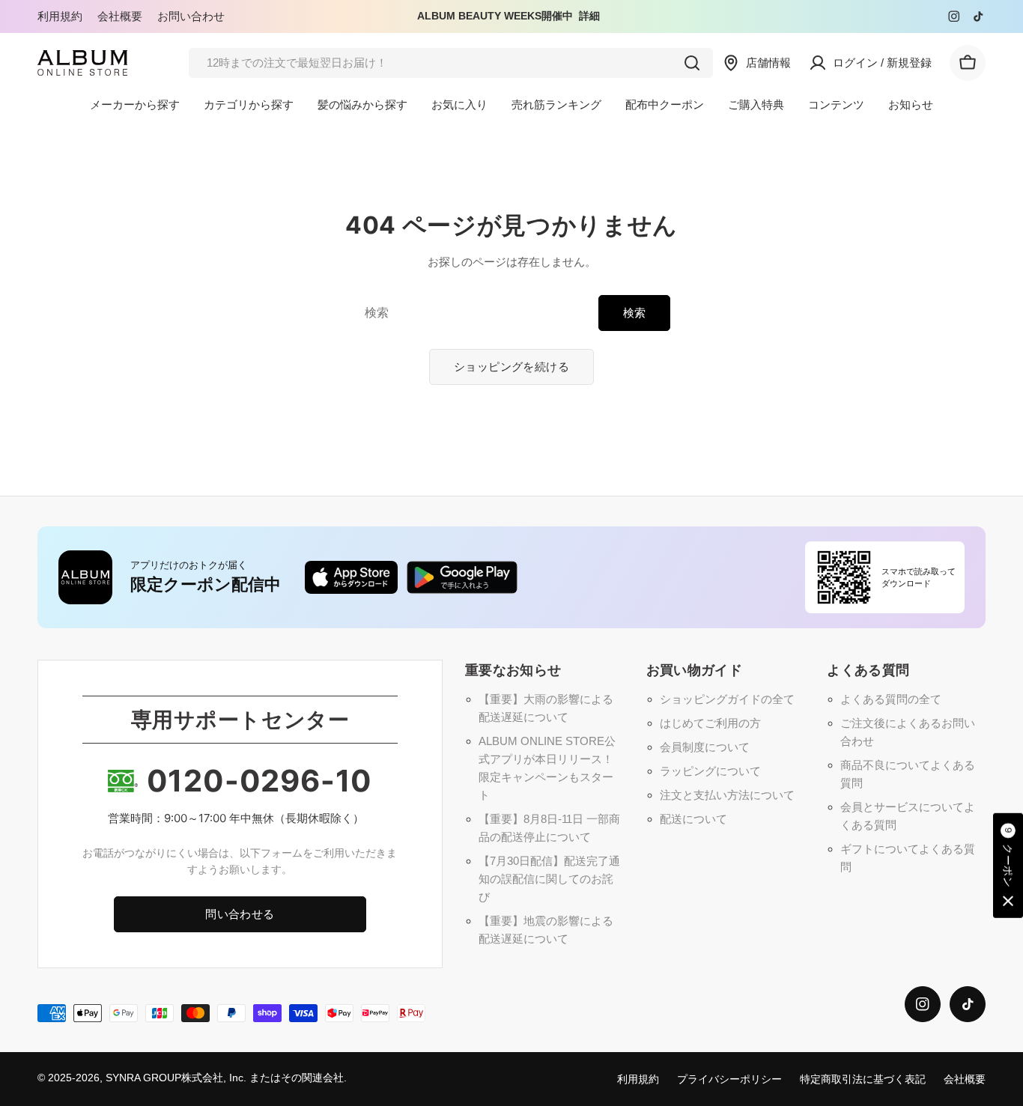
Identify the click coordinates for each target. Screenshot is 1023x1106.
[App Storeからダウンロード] (351, 577)
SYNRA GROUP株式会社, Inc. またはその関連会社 (225, 1078)
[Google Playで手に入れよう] (462, 577)
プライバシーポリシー (729, 1079)
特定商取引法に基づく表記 (863, 1079)
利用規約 (59, 16)
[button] (1008, 866)
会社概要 (119, 16)
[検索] (692, 63)
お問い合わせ (191, 16)
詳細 (589, 16)
